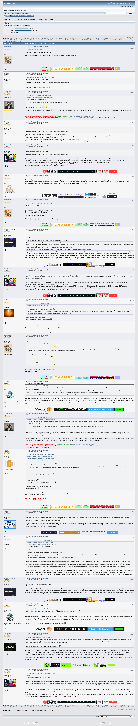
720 (114, 39)
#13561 (132, 48)
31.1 (23, 13)
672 (116, 38)
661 (89, 38)
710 (89, 39)
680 (17, 39)
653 (70, 38)
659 (84, 38)
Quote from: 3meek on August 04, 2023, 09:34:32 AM (40, 305)
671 (113, 38)
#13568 (132, 229)
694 (51, 39)
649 (60, 38)
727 (11, 41)
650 (62, 38)
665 (99, 38)
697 (58, 39)
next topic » (130, 39)
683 (24, 39)
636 (28, 38)
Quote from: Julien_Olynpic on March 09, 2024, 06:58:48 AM (40, 540)
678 (11, 39)
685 (29, 39)
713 (97, 39)
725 (6, 41)
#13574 (132, 451)
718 (109, 39)
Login (21, 15)
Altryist (6, 511)
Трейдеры (32, 19)
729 (16, 41)
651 (65, 38)
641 (41, 38)
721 (116, 39)
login (19, 10)
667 (104, 38)
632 (19, 38)
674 (121, 38)
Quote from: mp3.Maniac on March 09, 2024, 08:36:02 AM (40, 454)
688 (36, 39)
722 (118, 39)
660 (87, 38)
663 (94, 38)
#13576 (132, 537)
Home (7, 15)
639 (36, 38)
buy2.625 (6, 73)
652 (67, 38)
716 (104, 39)
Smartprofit (7, 145)
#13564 (132, 123)
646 (53, 38)
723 (121, 39)
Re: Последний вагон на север (38, 46)
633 (21, 38)
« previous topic (129, 37)
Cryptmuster (8, 633)
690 (41, 39)
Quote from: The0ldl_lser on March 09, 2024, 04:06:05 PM (40, 608)
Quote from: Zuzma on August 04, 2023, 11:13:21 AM (38, 303)
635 (26, 38)
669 (108, 38)
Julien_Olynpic (37, 49)
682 (22, 39)
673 (118, 38)
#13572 (132, 382)
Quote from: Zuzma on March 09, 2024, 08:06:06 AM (38, 339)
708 (85, 39)
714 (99, 39)
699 (63, 39)
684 (26, 39)
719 (111, 39)
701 (68, 39)
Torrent (26, 13)
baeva (6, 536)
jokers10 (6, 381)
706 (80, 39)
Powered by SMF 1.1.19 (60, 723)
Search (17, 15)
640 (38, 38)
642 (43, 38)
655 (74, 38)
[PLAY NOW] (112, 666)
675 (4, 39)
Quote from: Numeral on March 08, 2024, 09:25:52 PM (39, 203)
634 (24, 38)
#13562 (132, 74)
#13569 (132, 269)
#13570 (132, 300)
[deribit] (7, 473)
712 (94, 39)
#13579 (132, 634)
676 (6, 39)
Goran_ (6, 450)
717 (106, 39)
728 (14, 41)
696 (56, 39)
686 (31, 39)
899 (20, 41)
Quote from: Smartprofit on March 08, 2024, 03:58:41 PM (39, 385)
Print (132, 41)
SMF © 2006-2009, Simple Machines (75, 723)
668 (106, 38)
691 (43, 39)
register (25, 10)
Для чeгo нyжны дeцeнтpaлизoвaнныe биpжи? (82, 116)
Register (26, 15)
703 (73, 39)
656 (77, 38)
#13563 (132, 92)
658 (82, 38)
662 (91, 38)
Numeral (6, 175)
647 (55, 38)
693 (48, 39)
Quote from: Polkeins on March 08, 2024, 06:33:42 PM (39, 233)
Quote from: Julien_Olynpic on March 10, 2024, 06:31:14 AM (40, 673)
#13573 (132, 414)
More (31, 15)
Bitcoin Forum (7, 19)
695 (53, 39)
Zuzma (6, 299)
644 (48, 38)
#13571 (132, 336)
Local (14, 19)
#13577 (132, 579)
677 (9, 39)
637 (31, 38)
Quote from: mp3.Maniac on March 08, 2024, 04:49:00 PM (40, 77)
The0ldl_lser (8, 91)
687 (34, 39)
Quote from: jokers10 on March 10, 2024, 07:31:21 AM (39, 637)
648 (57, 38)
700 (65, 39)
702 (70, 39)
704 (75, 39)
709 (87, 39)
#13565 (132, 145)
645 (50, 38)
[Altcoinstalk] (7, 654)
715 (102, 39)
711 (92, 39)
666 (101, 38)
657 (79, 38)
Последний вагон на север (44, 19)
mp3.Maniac (8, 46)
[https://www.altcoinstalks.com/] (7, 165)
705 (77, 39)
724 (4, 41)
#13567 (132, 200)
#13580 (132, 670)
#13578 (132, 604)
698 (60, 39)
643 (45, 38)
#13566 (132, 176)
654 (72, 38)
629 (11, 38)
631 (16, 38)
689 (39, 39)
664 (96, 38)
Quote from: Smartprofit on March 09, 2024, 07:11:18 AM (39, 515)
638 (33, 38)
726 (9, 41)
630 (14, 38)
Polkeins (6, 122)
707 (82, 39)
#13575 (132, 511)
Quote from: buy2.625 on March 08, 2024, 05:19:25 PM (39, 95)
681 (19, 39)
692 (46, 39)
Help (12, 15)
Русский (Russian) (22, 19)
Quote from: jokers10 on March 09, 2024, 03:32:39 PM (39, 417)
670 (111, 38)
